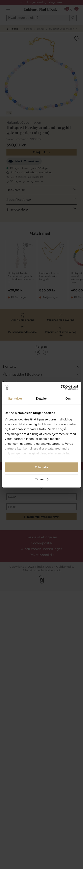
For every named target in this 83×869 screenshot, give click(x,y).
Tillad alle (41, 467)
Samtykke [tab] (15, 398)
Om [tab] (68, 398)
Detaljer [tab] (41, 398)
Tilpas (39, 479)
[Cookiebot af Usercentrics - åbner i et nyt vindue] (60, 387)
